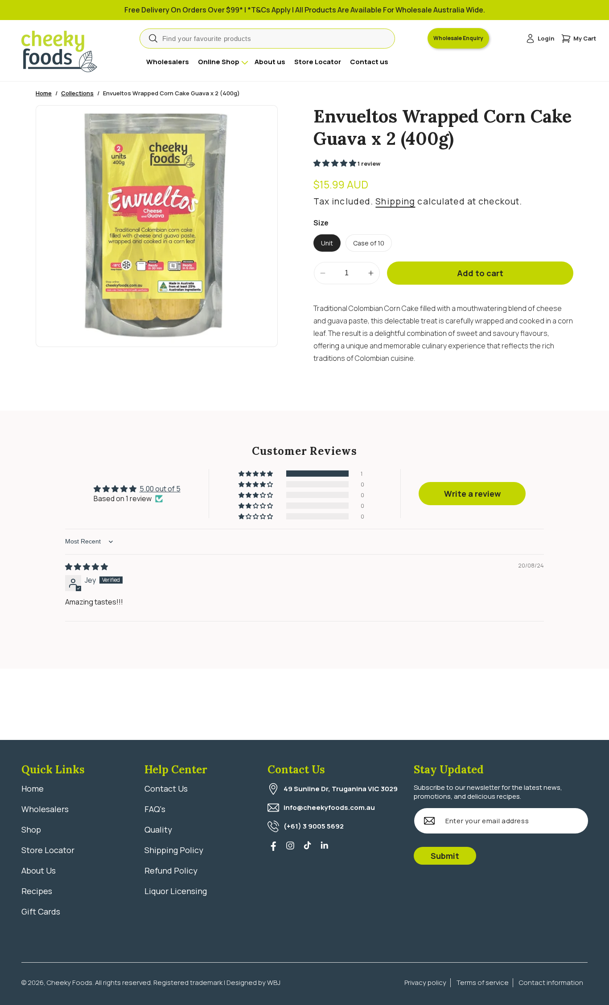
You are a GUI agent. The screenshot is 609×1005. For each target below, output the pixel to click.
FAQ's (154, 809)
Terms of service (483, 982)
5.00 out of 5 (160, 489)
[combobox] (267, 39)
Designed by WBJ (253, 982)
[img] (86, 567)
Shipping (395, 201)
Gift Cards (40, 911)
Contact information (551, 982)
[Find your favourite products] (153, 38)
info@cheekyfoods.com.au (329, 807)
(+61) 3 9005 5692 (314, 826)
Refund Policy (171, 870)
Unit (327, 243)
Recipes (36, 891)
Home (44, 93)
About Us (38, 870)
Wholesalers (45, 809)
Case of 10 (368, 243)
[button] (578, 38)
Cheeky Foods (69, 982)
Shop (31, 829)
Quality (158, 829)
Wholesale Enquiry (458, 38)
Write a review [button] (472, 493)
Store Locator (47, 850)
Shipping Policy (173, 850)
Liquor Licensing (175, 891)
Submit (445, 855)
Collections (77, 93)
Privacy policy (425, 982)
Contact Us (166, 788)
